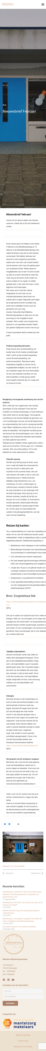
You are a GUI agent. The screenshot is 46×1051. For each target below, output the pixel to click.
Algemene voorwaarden (23, 1047)
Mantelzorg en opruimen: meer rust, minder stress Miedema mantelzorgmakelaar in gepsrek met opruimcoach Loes (22, 894)
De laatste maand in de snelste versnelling (19, 927)
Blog (4, 105)
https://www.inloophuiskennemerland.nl (22, 746)
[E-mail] (18, 824)
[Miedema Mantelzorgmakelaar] (8, 4)
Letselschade (23, 1041)
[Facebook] (5, 824)
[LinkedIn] (9, 824)
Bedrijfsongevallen (23, 1035)
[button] (43, 4)
